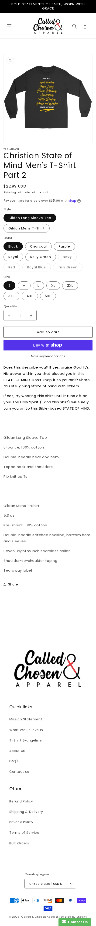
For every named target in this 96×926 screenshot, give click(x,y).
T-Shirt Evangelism (25, 740)
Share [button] (13, 584)
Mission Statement (25, 719)
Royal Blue (39, 268)
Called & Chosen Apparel (40, 917)
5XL (48, 296)
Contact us (19, 771)
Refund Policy (21, 801)
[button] (9, 26)
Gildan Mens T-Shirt (26, 228)
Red (14, 268)
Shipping (9, 192)
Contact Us (77, 922)
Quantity (10, 306)
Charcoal (38, 246)
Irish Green (70, 268)
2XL (70, 285)
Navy (70, 257)
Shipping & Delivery (26, 811)
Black (13, 246)
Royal (13, 257)
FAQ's (14, 761)
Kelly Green (40, 257)
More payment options (48, 356)
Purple (64, 246)
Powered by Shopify (73, 917)
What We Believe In (26, 730)
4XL (30, 296)
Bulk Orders (19, 843)
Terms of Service (24, 832)
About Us (17, 750)
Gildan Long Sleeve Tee (29, 218)
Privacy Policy (21, 822)
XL (53, 285)
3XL (11, 296)
